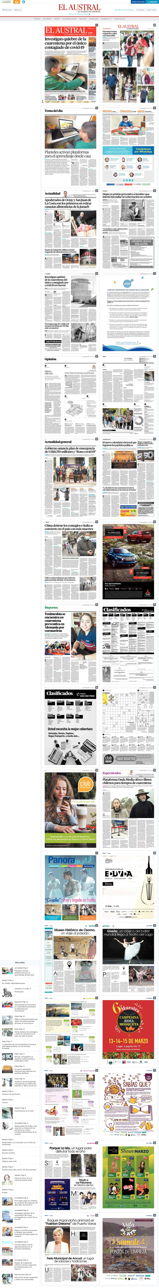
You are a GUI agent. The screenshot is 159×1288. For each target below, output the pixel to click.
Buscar (18, 10)
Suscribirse (140, 10)
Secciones (8, 10)
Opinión (57, 19)
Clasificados (93, 19)
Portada (37, 19)
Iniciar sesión (151, 10)
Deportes (83, 19)
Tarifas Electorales (138, 2)
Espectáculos (120, 19)
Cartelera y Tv (106, 19)
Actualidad (47, 19)
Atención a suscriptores (125, 10)
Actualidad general (69, 19)
